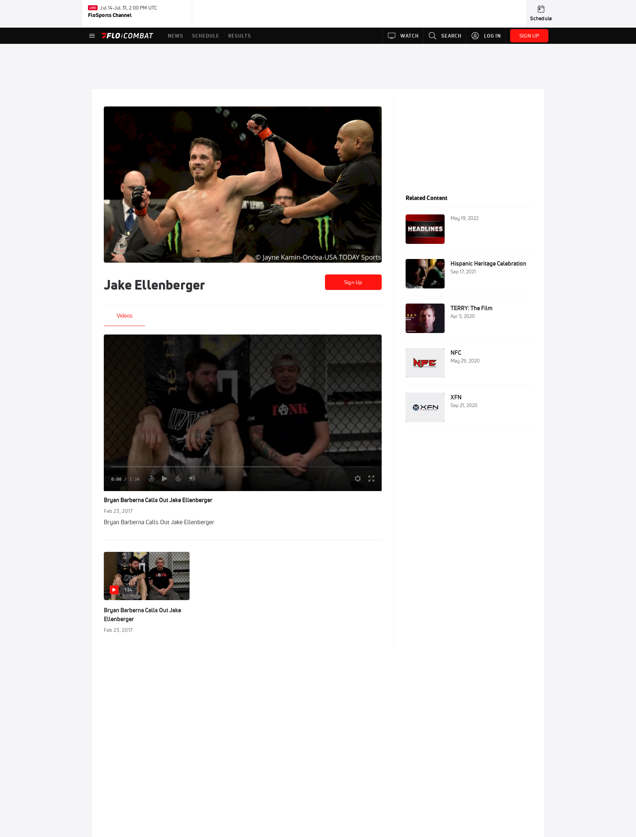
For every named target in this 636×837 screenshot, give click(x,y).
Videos (124, 315)
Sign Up (353, 282)
